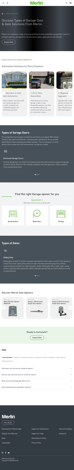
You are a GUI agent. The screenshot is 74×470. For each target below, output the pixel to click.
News (4, 438)
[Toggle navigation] (70, 3)
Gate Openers (51, 357)
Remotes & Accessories (27, 357)
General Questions (7, 357)
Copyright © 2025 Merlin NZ (10, 460)
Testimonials (6, 443)
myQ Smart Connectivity (41, 357)
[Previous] (4, 93)
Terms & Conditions (65, 429)
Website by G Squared (8, 458)
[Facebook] (5, 453)
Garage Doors (16, 357)
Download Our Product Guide (11, 429)
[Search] (66, 3)
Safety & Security (60, 357)
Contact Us (62, 433)
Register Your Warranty (9, 433)
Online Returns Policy (39, 438)
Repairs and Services (7, 361)
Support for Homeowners (40, 429)
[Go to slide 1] (35, 174)
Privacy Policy (36, 443)
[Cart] (7, 3)
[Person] (3, 3)
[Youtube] (8, 453)
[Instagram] (2, 453)
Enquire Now (8, 42)
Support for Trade (38, 433)
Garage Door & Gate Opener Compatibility (17, 60)
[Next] (70, 93)
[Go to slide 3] (38, 174)
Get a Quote (8, 423)
